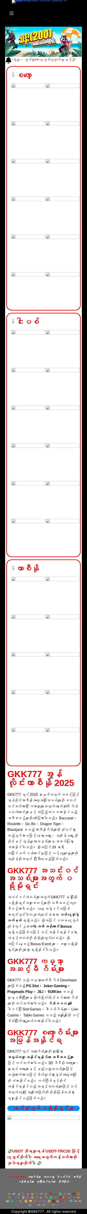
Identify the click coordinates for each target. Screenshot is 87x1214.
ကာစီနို (77, 1176)
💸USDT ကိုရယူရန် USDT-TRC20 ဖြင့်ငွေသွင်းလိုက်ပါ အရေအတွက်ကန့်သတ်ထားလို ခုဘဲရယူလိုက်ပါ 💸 (43, 1157)
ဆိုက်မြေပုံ (63, 1181)
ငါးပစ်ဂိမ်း (63, 1176)
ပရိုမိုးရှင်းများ (26, 1181)
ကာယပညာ (49, 1176)
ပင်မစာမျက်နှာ (15, 1176)
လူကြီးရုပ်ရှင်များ (46, 1181)
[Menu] (12, 13)
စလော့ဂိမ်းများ (34, 1176)
